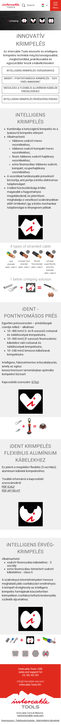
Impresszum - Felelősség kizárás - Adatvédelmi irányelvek (30, 720)
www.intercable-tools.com (30, 715)
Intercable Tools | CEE (30, 668)
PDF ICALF (8, 486)
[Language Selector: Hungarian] (44, 5)
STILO (35, 382)
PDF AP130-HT (11, 490)
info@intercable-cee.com (30, 681)
